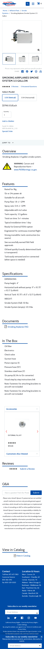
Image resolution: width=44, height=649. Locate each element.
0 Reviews (15, 86)
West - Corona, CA (28, 574)
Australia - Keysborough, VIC (31, 596)
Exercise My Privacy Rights (30, 622)
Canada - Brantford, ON (30, 593)
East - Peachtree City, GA (30, 588)
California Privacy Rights (12, 622)
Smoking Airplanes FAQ (18, 327)
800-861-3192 (7, 580)
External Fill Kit (15, 435)
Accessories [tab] (11, 409)
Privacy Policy (22, 629)
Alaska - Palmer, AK (28, 591)
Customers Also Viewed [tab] (17, 454)
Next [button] (37, 431)
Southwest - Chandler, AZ (31, 577)
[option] (22, 36)
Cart (41, 3)
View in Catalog (23, 556)
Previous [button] (6, 431)
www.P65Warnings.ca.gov (25, 170)
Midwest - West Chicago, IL (31, 582)
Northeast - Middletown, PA (31, 585)
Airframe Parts (14, 11)
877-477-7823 (13, 574)
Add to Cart (22, 447)
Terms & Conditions (32, 627)
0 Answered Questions (29, 86)
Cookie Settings (22, 625)
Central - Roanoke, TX (29, 580)
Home (5, 11)
